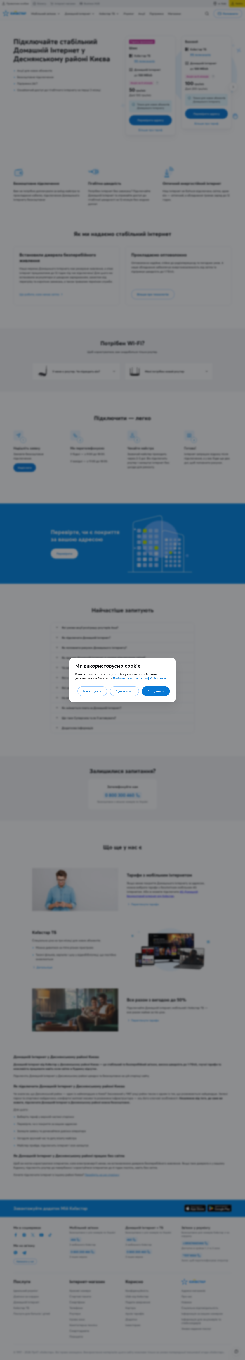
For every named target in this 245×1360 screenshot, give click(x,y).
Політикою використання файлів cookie (139, 678)
